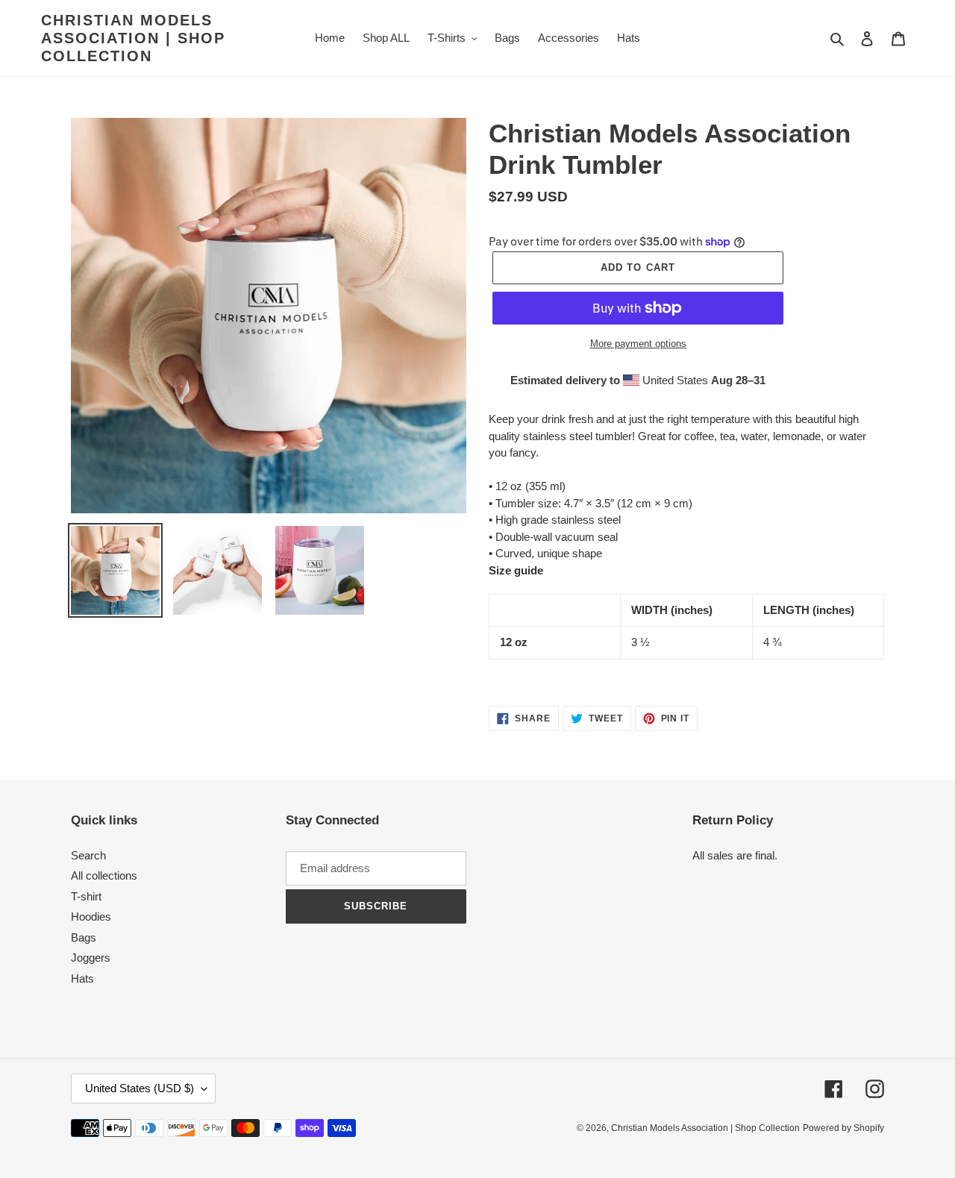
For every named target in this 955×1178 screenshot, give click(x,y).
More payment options (638, 343)
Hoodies (91, 916)
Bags (83, 937)
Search (88, 855)
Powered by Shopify (843, 1128)
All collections (104, 875)
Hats (82, 978)
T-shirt (86, 896)
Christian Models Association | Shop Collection (133, 38)
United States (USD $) (139, 1088)
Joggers (90, 957)
